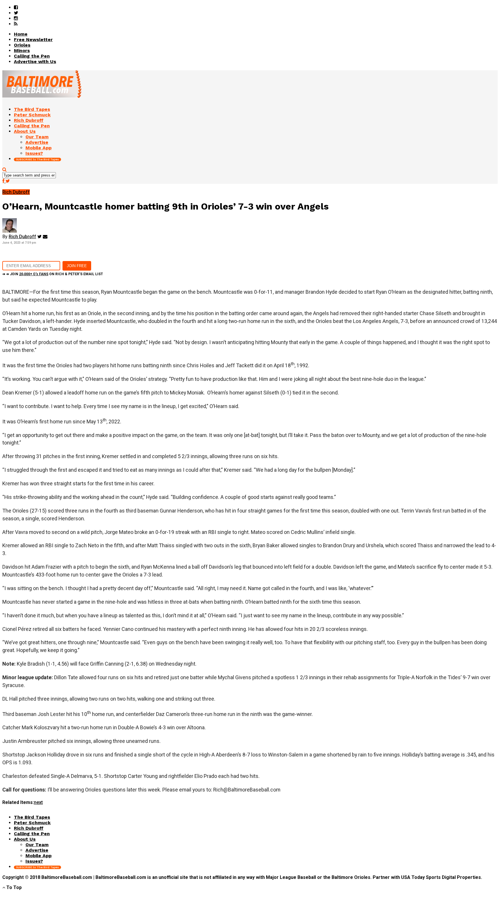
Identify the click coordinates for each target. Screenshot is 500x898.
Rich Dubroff (22, 236)
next (38, 802)
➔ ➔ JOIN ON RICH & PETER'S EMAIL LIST (52, 274)
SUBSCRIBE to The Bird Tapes (37, 159)
